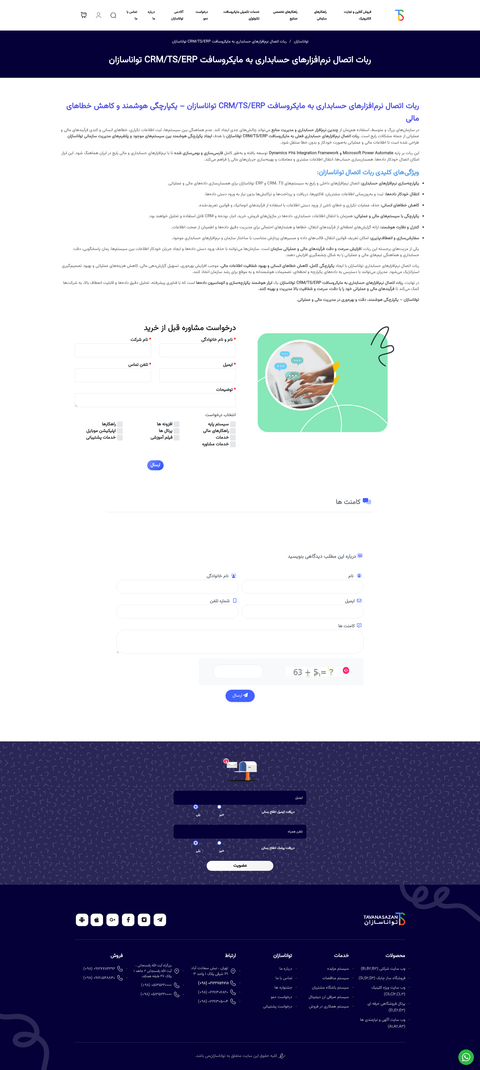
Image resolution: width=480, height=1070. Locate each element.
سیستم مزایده (338, 969)
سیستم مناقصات (335, 978)
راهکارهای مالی (216, 431)
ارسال (237, 695)
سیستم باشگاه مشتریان (330, 988)
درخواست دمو (281, 997)
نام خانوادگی (218, 576)
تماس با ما (284, 978)
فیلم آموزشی (161, 437)
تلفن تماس (139, 365)
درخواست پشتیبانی (277, 1007)
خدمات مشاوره (215, 444)
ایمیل (229, 365)
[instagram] (144, 920)
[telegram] (160, 920)
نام (351, 576)
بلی (198, 814)
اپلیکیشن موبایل (101, 431)
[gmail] (112, 920)
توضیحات (226, 390)
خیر (221, 814)
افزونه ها (164, 424)
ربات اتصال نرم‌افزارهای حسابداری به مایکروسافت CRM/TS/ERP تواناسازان (229, 42)
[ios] (97, 920)
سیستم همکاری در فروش (329, 1007)
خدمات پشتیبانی (101, 437)
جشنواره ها (283, 988)
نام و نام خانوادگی (218, 340)
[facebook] (128, 920)
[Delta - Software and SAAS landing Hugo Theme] (384, 919)
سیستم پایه (218, 424)
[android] (82, 920)
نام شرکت (141, 340)
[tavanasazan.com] (391, 15)
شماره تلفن (220, 601)
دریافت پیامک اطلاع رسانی (278, 848)
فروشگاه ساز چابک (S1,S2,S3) (382, 978)
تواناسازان (301, 42)
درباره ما (285, 969)
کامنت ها (346, 626)
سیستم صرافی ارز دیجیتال (329, 997)
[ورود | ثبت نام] (98, 15)
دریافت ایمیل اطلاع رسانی (278, 811)
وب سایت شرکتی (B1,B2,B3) (383, 969)
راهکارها (109, 424)
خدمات (222, 437)
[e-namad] (281, 1056)
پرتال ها (165, 431)
